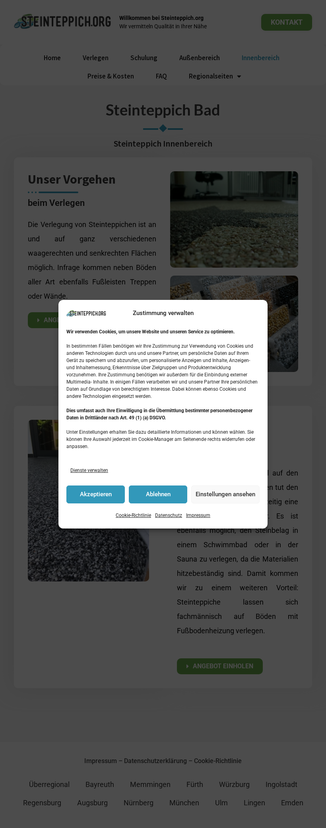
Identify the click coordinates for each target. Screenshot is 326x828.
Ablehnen (158, 494)
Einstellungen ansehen (225, 494)
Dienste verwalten (89, 470)
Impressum (198, 515)
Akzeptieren (96, 494)
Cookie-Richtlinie (133, 515)
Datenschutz (168, 515)
